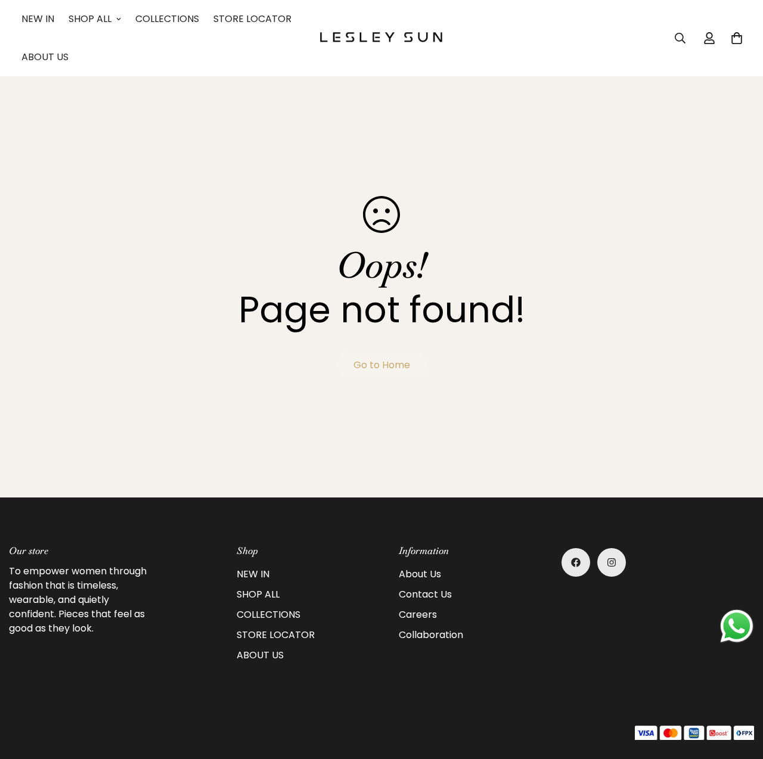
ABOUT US (45, 57)
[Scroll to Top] (739, 694)
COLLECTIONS (167, 19)
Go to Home (381, 365)
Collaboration (431, 635)
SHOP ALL (90, 19)
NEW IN (37, 19)
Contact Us (425, 594)
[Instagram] (611, 562)
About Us (420, 574)
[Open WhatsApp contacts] (737, 626)
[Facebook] (576, 562)
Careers (418, 614)
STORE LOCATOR (252, 19)
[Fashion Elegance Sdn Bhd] (381, 37)
